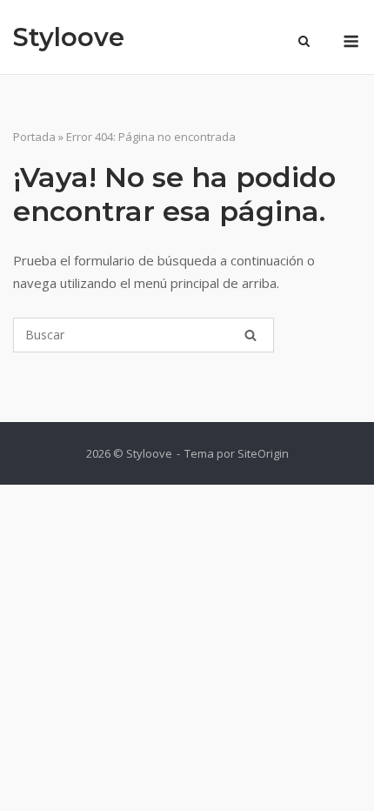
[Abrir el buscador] (304, 42)
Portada (34, 136)
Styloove (68, 37)
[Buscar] (250, 335)
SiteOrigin (263, 453)
